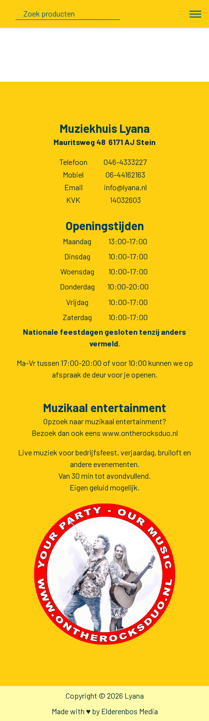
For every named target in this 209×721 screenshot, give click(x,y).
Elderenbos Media (129, 711)
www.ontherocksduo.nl (140, 432)
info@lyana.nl (125, 187)
